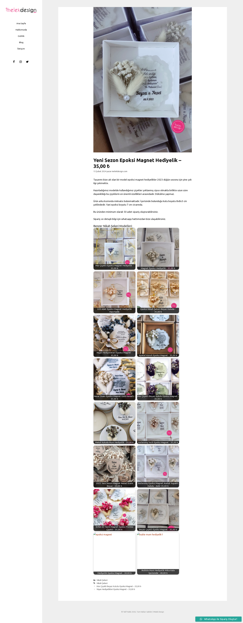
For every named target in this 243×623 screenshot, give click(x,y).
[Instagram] (20, 62)
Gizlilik (21, 36)
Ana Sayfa (21, 23)
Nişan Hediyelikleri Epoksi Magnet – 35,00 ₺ (116, 589)
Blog (21, 42)
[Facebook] (14, 62)
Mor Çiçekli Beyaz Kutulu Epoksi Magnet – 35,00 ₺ (119, 586)
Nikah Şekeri (102, 580)
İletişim (21, 48)
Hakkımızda (21, 30)
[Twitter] (27, 62)
